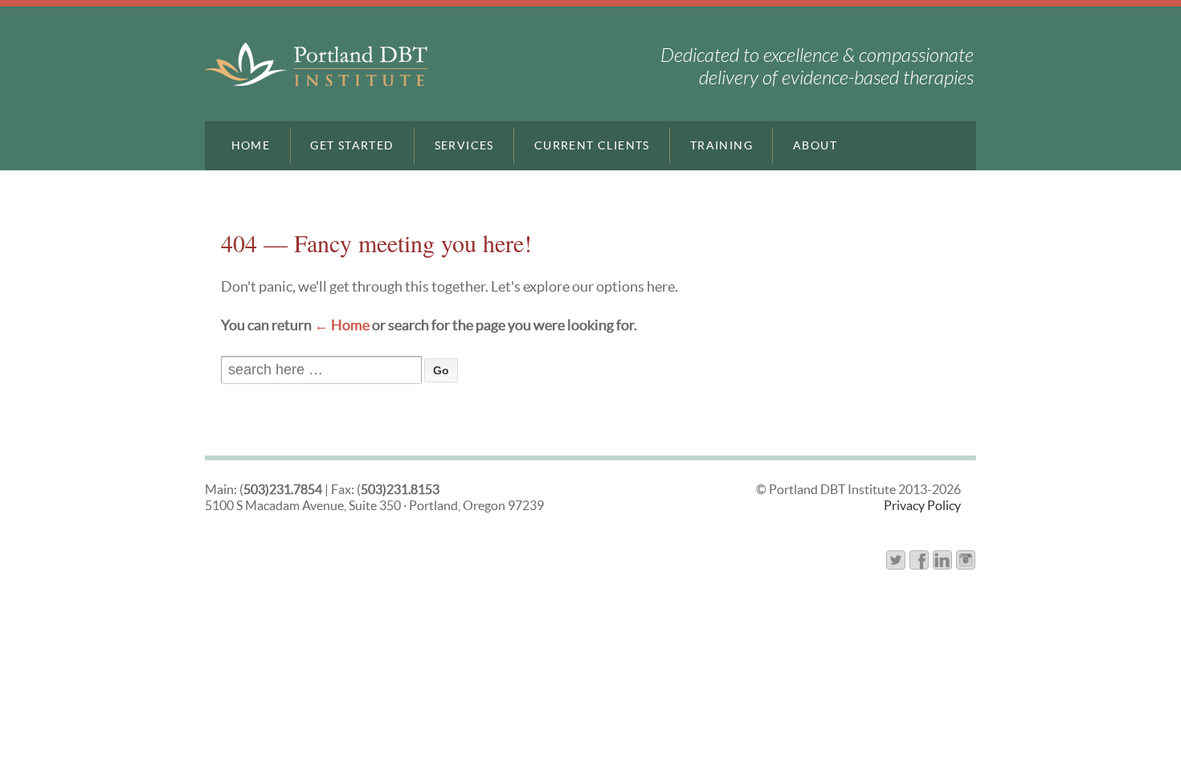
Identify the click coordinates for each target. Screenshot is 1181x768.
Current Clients (592, 145)
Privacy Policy (922, 505)
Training (721, 145)
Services (464, 145)
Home (251, 145)
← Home (342, 325)
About (815, 145)
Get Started (352, 145)
